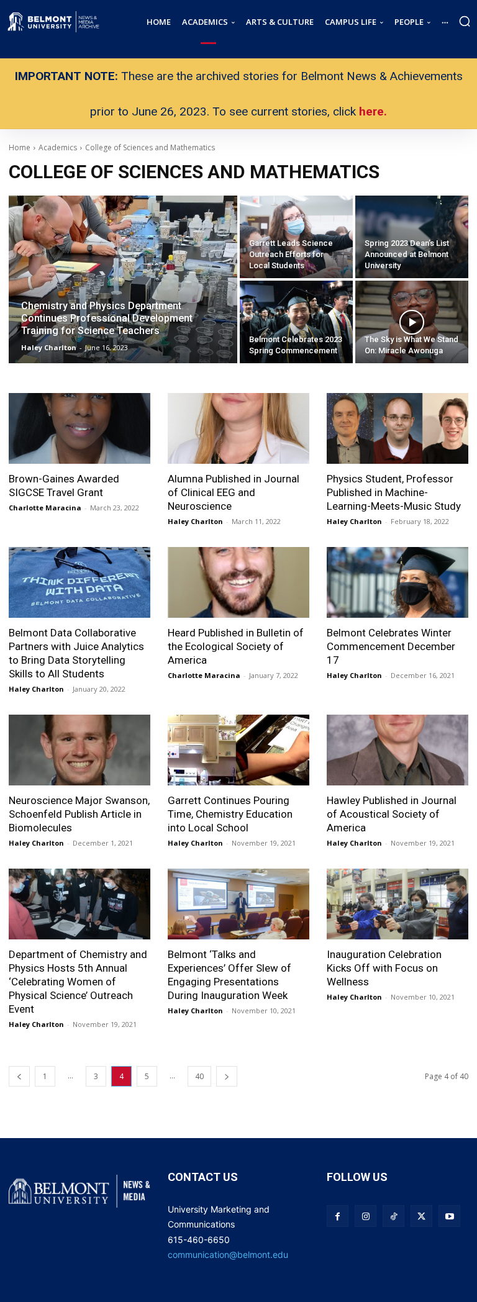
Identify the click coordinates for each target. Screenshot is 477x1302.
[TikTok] (393, 1216)
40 (199, 1076)
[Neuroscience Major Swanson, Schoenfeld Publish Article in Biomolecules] (79, 750)
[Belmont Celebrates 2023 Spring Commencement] (296, 322)
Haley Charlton (195, 521)
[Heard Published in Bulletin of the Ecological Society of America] (238, 582)
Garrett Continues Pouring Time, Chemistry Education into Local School (230, 814)
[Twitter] (421, 1216)
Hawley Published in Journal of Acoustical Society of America (392, 814)
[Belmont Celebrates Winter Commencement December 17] (397, 582)
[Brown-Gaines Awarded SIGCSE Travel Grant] (79, 428)
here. (373, 111)
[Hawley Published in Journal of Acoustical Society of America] (397, 750)
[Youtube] (449, 1216)
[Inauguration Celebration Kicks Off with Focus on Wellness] (397, 904)
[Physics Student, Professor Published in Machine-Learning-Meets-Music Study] (397, 428)
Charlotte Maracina (45, 507)
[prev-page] (19, 1076)
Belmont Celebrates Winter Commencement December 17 (391, 646)
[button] (464, 21)
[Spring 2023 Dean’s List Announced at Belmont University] (411, 237)
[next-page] (226, 1076)
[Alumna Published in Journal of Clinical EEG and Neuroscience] (238, 428)
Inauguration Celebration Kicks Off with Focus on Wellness (384, 968)
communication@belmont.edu (228, 1254)
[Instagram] (365, 1216)
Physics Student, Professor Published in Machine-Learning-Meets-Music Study (394, 492)
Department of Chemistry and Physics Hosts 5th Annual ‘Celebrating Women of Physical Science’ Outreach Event (78, 981)
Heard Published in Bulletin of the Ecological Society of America (236, 646)
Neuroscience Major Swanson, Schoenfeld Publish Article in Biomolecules (79, 814)
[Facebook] (337, 1216)
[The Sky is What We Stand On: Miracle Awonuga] (411, 322)
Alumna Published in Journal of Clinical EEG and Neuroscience (233, 492)
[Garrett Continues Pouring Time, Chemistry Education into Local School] (238, 750)
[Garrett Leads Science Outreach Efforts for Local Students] (296, 237)
